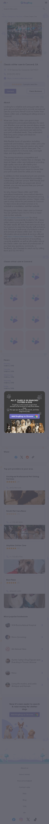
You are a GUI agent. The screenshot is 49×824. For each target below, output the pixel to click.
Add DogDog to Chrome (22, 416)
